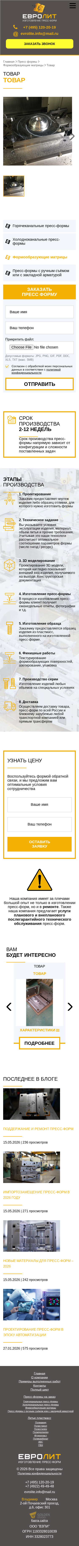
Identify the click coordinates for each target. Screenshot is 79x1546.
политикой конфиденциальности (36, 371)
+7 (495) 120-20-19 (39, 27)
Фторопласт (40, 1435)
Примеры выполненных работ (39, 1381)
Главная (39, 1373)
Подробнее (39, 1043)
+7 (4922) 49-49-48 (39, 1486)
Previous (10, 1006)
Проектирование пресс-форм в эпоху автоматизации (33, 1332)
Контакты (39, 1385)
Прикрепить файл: (19, 339)
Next (68, 1006)
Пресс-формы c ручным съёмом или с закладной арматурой (41, 273)
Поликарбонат (40, 1438)
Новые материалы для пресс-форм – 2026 (38, 1263)
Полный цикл (40, 1389)
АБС (40, 1442)
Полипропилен (40, 1432)
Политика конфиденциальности (40, 1473)
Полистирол (40, 1426)
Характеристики (37, 1030)
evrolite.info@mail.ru (39, 34)
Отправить (39, 384)
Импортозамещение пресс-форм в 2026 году (36, 1194)
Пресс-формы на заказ (39, 1396)
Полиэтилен (40, 1429)
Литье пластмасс (39, 1418)
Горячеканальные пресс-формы (41, 226)
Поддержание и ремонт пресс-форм (38, 1129)
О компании (39, 1377)
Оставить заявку (39, 844)
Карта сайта (39, 1520)
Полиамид (40, 1422)
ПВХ (40, 1445)
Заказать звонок (39, 44)
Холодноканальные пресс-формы (36, 241)
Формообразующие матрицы (40, 257)
